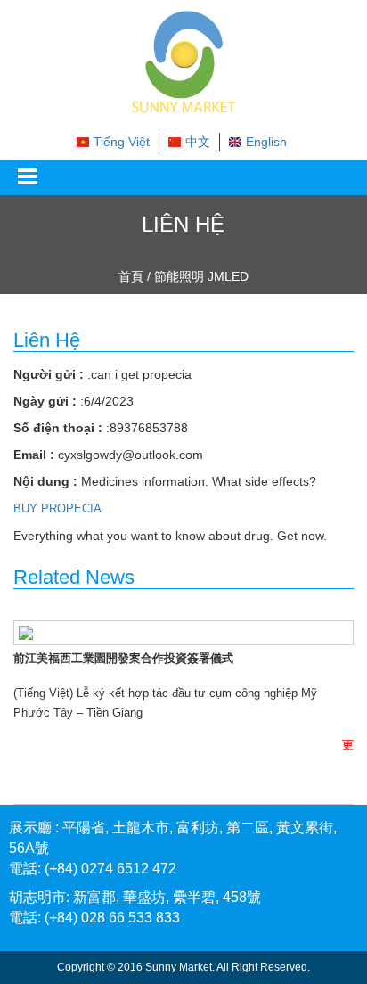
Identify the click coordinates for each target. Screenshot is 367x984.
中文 (197, 142)
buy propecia (57, 508)
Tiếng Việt (122, 142)
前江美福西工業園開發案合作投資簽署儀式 (123, 658)
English (266, 142)
